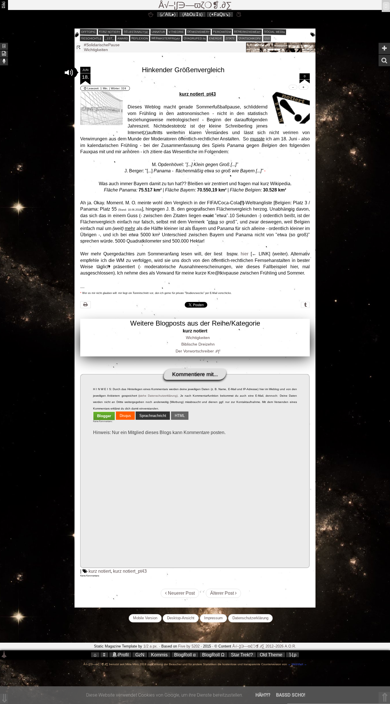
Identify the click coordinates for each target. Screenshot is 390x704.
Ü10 (267, 38)
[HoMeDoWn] (150, 14)
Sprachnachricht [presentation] (152, 415)
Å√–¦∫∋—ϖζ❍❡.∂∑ (195, 5)
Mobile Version (145, 618)
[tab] (104, 415)
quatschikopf (249, 38)
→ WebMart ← (297, 664)
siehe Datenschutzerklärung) (158, 395)
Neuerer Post (181, 593)
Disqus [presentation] (125, 415)
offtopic (88, 32)
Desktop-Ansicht (180, 618)
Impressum (213, 618)
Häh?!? (263, 695)
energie (215, 38)
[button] (68, 72)
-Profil (123, 654)
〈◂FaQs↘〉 (219, 14)
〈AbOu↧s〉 (192, 14)
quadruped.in (195, 38)
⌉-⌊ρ (292, 654)
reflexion (139, 38)
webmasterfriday (165, 38)
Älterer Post (222, 593)
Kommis (159, 654)
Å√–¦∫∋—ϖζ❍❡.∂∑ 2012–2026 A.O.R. (264, 646)
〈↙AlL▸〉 (168, 14)
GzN (139, 654)
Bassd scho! (290, 695)
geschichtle (91, 38)
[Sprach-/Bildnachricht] (4, 61)
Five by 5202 (189, 646)
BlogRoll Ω (213, 654)
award (122, 38)
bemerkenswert (247, 32)
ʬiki (3, 4)
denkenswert (198, 31)
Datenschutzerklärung (250, 618)
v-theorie (176, 32)
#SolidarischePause (102, 45)
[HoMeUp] (239, 14)
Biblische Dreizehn (198, 344)
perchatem (222, 31)
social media (274, 31)
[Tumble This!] (305, 305)
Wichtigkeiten (96, 49)
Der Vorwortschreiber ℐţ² (198, 351)
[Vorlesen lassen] (4, 53)
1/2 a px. (150, 646)
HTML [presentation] (180, 415)
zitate (230, 38)
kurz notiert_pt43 (130, 571)
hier (244, 253)
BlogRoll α (185, 654)
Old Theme (271, 654)
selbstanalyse (136, 31)
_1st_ (109, 38)
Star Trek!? (242, 654)
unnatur (158, 32)
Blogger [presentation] (104, 416)
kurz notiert (109, 31)
